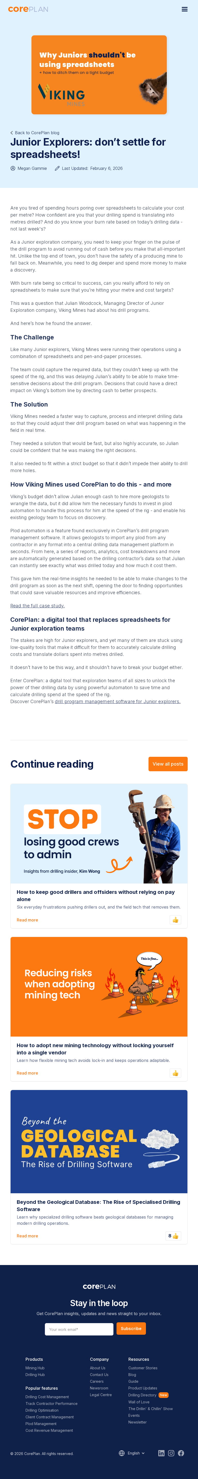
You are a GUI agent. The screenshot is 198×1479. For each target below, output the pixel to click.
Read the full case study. (37, 605)
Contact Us (99, 1374)
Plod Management (41, 1423)
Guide (133, 1381)
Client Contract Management (50, 1417)
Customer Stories (143, 1368)
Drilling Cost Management (47, 1397)
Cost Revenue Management (49, 1430)
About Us (97, 1368)
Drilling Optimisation (42, 1410)
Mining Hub (35, 1368)
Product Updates (142, 1388)
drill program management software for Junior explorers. (118, 701)
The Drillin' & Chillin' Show (150, 1408)
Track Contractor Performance (52, 1403)
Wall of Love (139, 1402)
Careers (97, 1381)
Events (134, 1415)
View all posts (168, 764)
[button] (184, 9)
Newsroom (99, 1388)
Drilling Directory (142, 1395)
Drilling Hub (35, 1374)
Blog (132, 1374)
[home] (28, 9)
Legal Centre (101, 1395)
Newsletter (137, 1422)
